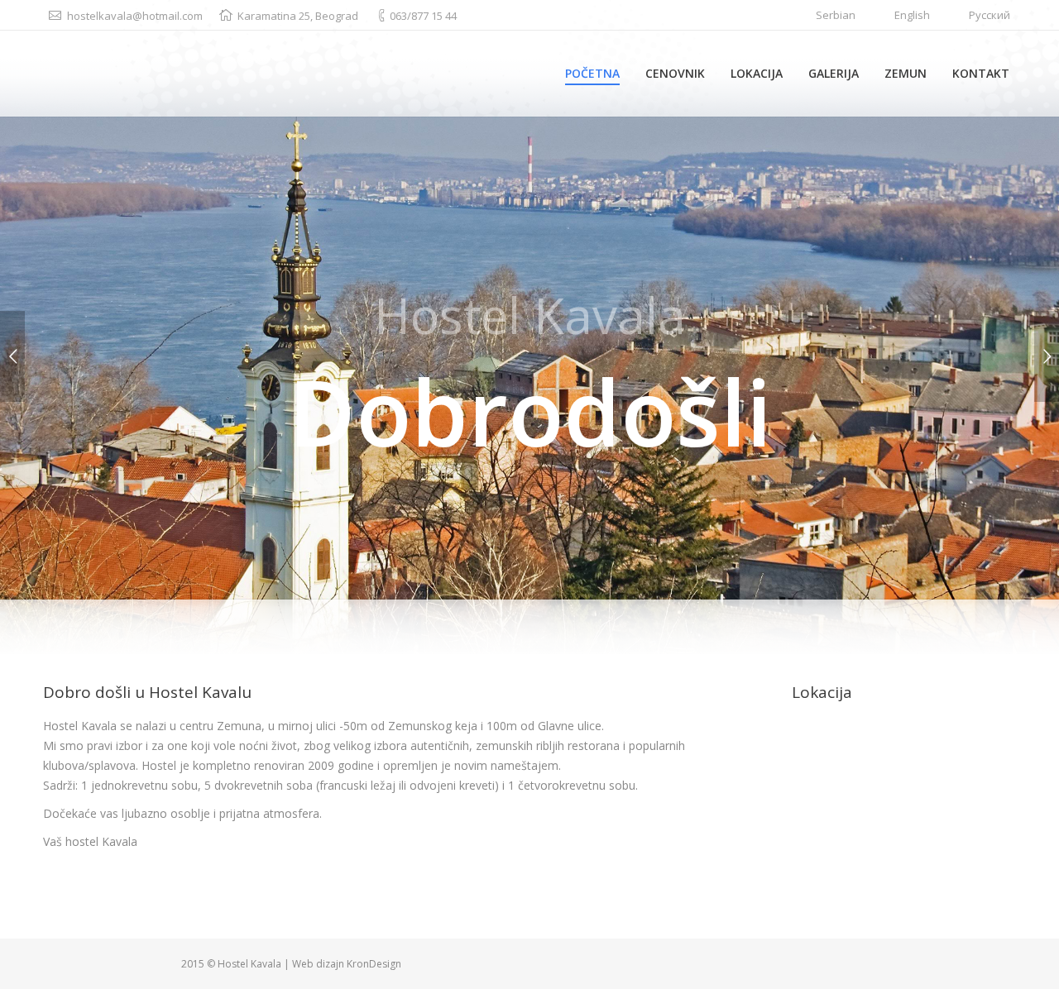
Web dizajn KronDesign (346, 964)
